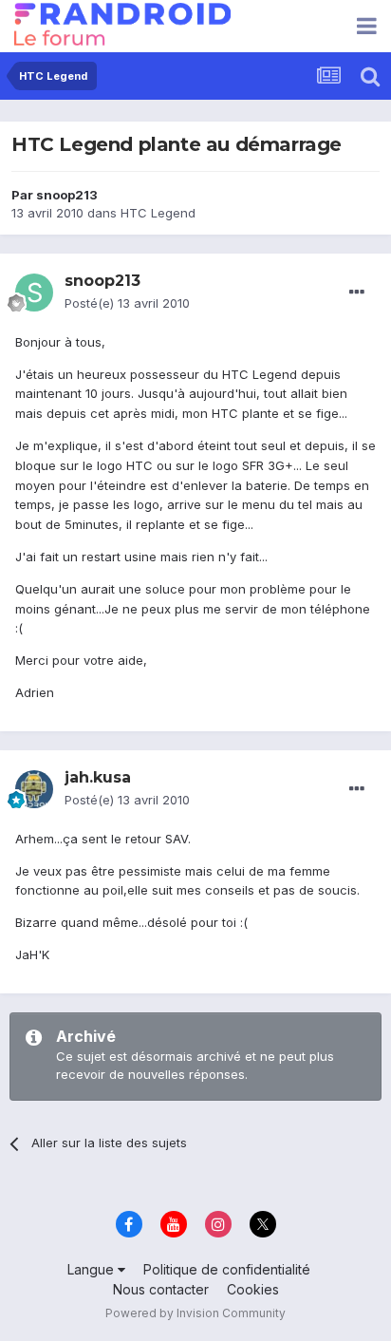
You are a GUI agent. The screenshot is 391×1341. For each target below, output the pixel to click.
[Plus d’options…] (357, 292)
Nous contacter (161, 1289)
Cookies (253, 1289)
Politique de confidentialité (226, 1269)
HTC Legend (158, 212)
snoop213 (67, 194)
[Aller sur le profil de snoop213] (34, 293)
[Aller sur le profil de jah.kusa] (34, 789)
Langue (92, 1269)
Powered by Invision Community (195, 1313)
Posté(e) (127, 303)
